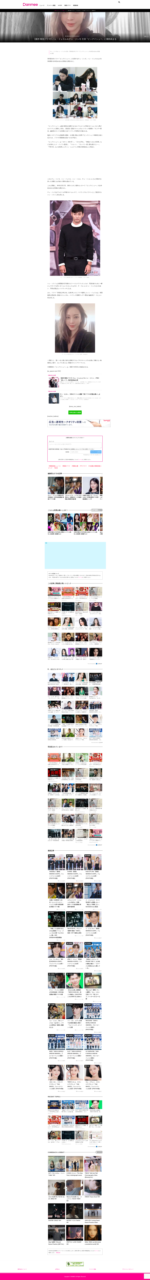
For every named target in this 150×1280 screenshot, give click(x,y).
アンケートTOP (96, 510)
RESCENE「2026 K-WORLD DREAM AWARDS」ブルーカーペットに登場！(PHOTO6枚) (92, 1025)
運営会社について (22, 1269)
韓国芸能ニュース (55, 466)
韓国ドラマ (146, 36)
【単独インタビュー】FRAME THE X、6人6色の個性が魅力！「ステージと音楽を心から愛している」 (93, 963)
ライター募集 (92, 1269)
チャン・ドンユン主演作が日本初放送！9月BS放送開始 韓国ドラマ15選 (56, 992)
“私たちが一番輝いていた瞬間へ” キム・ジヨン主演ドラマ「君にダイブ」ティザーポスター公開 (93, 994)
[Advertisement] (75, 163)
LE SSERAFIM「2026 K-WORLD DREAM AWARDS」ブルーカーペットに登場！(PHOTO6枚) (92, 1056)
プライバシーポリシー (128, 1269)
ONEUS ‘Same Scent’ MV (92, 1197)
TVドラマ (84, 466)
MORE (98, 1152)
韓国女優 (75, 466)
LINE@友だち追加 (75, 412)
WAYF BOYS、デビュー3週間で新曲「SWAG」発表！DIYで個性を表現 (74, 931)
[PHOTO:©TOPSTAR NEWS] (56, 862)
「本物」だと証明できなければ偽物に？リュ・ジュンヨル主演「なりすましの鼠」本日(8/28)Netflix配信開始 (56, 933)
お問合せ (57, 1269)
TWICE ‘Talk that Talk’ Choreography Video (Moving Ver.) (91, 1175)
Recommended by (92, 663)
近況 (56, 468)
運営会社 (58, 1252)
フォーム (80, 459)
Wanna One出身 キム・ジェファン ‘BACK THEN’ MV (74, 1199)
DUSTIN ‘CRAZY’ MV (54, 1220)
